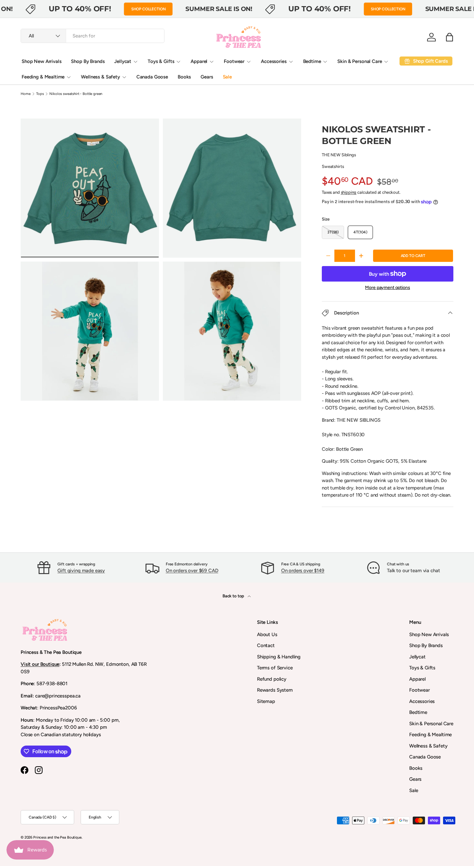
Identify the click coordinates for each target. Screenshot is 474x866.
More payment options (387, 287)
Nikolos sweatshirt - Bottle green (75, 94)
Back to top (233, 595)
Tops (40, 94)
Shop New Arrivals (41, 61)
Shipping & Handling (279, 657)
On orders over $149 (302, 570)
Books (184, 77)
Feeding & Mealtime (43, 77)
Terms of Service (275, 668)
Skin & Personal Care (359, 61)
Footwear (234, 61)
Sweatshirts (333, 166)
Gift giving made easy (81, 570)
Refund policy (271, 679)
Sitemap (266, 701)
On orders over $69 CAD (192, 570)
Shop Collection (148, 9)
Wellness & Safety (100, 77)
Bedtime (312, 61)
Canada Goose (152, 77)
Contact (266, 645)
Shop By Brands (87, 61)
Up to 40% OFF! (80, 8)
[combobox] (92, 36)
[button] (449, 37)
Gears (207, 77)
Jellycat (122, 61)
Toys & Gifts (161, 61)
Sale (227, 77)
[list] (163, 262)
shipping (349, 192)
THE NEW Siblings (339, 154)
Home (25, 94)
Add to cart (413, 255)
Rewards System (275, 690)
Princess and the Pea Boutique (57, 837)
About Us (267, 634)
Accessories (273, 61)
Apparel (199, 61)
